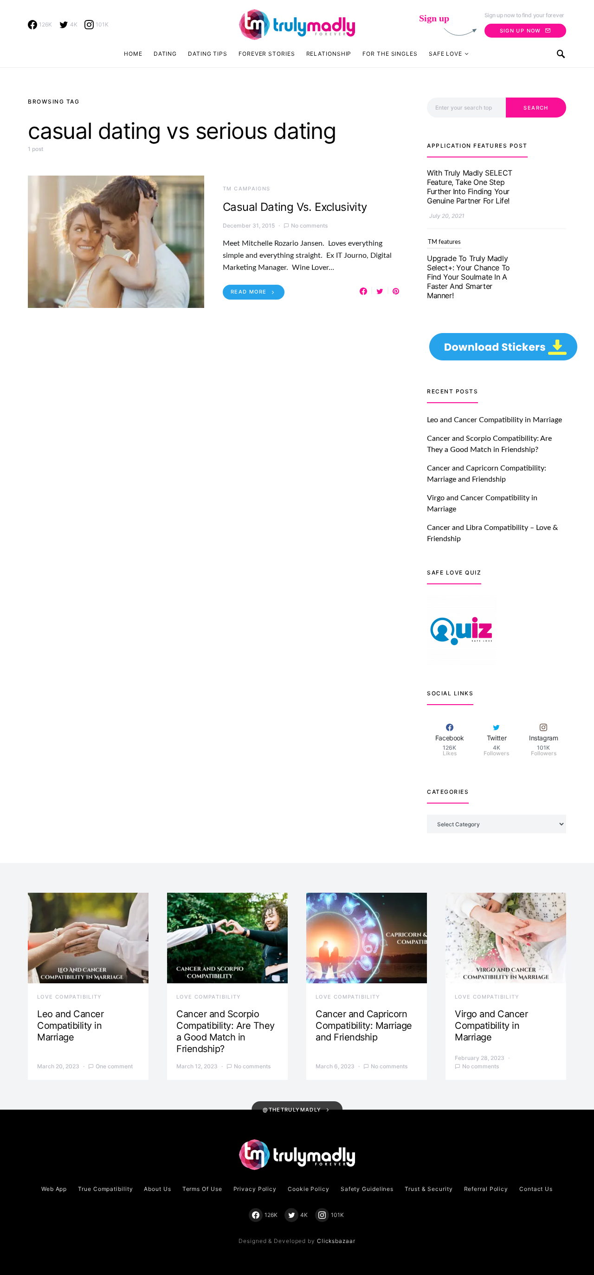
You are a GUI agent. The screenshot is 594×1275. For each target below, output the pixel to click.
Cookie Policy (308, 1188)
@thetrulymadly (292, 1109)
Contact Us (536, 1188)
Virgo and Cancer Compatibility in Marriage (491, 1025)
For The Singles (390, 53)
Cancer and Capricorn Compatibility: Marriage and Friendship (364, 1025)
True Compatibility (105, 1188)
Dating (165, 53)
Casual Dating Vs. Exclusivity (295, 207)
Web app (54, 1188)
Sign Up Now (520, 30)
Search (535, 108)
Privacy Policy (255, 1188)
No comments (309, 225)
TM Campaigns (247, 188)
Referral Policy (486, 1188)
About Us (157, 1188)
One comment (114, 1066)
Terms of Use (202, 1188)
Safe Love (445, 53)
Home (133, 53)
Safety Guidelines (367, 1188)
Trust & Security (428, 1188)
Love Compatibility (69, 997)
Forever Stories (267, 53)
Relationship (329, 53)
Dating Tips (207, 53)
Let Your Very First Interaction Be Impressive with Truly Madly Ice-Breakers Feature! (469, 306)
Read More (248, 291)
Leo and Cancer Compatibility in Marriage (494, 420)
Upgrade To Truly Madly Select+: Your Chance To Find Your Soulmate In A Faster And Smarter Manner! (468, 216)
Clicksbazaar (336, 1240)
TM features (444, 182)
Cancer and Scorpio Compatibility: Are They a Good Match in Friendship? (225, 1031)
